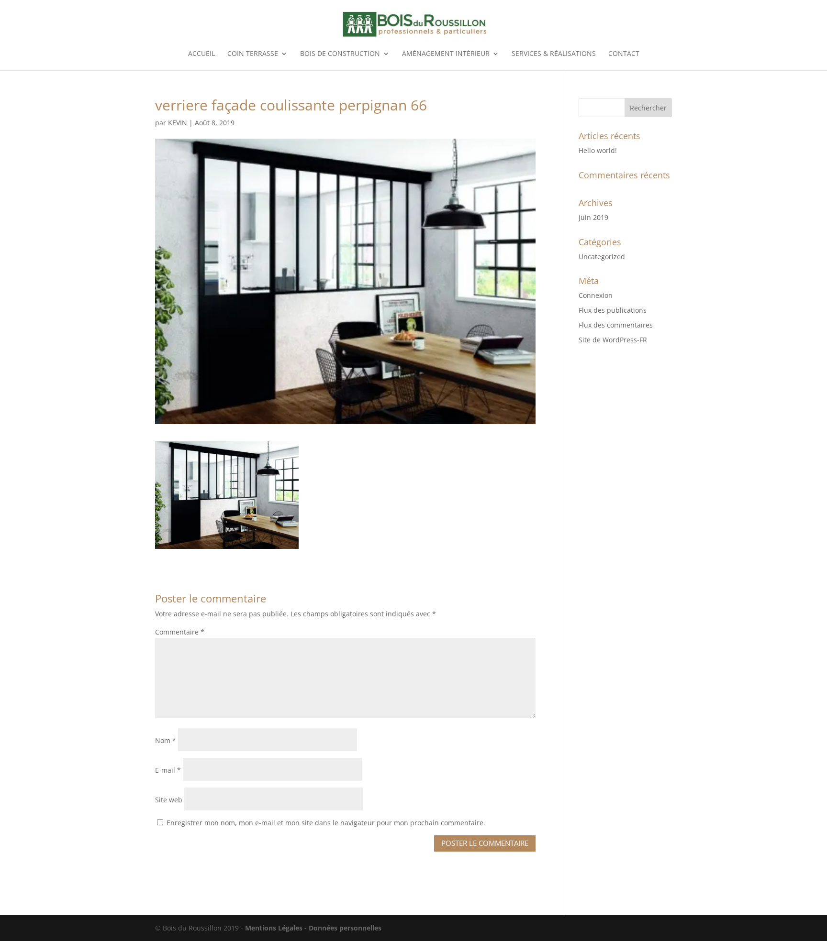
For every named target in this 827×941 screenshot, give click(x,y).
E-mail (168, 770)
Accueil (201, 54)
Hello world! (598, 150)
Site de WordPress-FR (613, 339)
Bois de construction (340, 54)
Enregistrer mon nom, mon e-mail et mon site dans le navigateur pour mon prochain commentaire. (326, 822)
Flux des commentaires (616, 324)
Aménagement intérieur (446, 54)
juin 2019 (593, 217)
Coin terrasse (252, 54)
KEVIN (177, 122)
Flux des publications (613, 310)
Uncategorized (602, 256)
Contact (623, 54)
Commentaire (179, 631)
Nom (165, 740)
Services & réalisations (554, 54)
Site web (168, 799)
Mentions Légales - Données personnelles (313, 927)
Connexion (596, 295)
